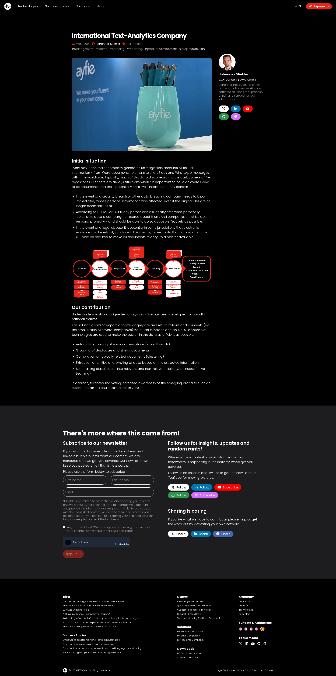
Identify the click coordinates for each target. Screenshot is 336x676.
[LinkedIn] (236, 108)
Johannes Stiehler (234, 74)
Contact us (244, 601)
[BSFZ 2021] (241, 628)
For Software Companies (190, 631)
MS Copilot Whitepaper (189, 653)
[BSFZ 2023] (252, 628)
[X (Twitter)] (224, 108)
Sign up (72, 554)
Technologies (28, 6)
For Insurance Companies (191, 639)
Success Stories (57, 6)
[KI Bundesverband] (263, 628)
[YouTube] (248, 108)
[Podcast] (236, 116)
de (300, 6)
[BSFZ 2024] (257, 628)
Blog (100, 6)
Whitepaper (317, 6)
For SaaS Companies (188, 635)
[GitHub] (224, 116)
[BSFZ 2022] (247, 628)
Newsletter (244, 613)
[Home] (7, 6)
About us (243, 605)
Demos (182, 597)
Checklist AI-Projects (187, 657)
